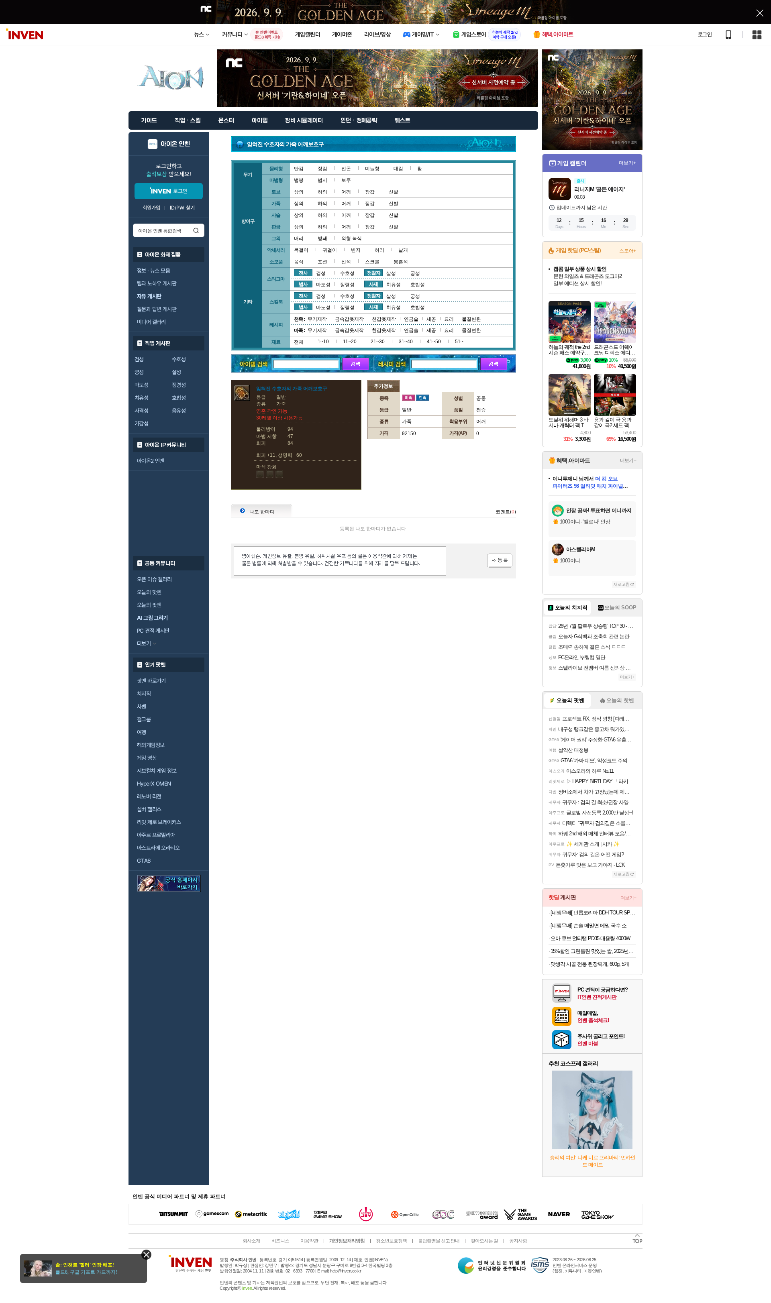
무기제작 (317, 319)
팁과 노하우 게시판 (156, 283)
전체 (299, 342)
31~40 (406, 341)
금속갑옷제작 (349, 319)
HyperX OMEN (154, 783)
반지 (356, 250)
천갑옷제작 (384, 319)
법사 (303, 284)
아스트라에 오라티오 (158, 848)
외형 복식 (351, 238)
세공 (431, 319)
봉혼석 (401, 262)
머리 (299, 238)
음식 (299, 262)
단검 (299, 168)
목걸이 (301, 250)
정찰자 (373, 273)
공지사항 (518, 1241)
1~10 (323, 341)
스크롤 (372, 262)
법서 (322, 180)
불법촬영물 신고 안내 (438, 1241)
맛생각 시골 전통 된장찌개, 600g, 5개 (590, 964)
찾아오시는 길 (484, 1241)
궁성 (139, 372)
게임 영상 (147, 758)
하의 (322, 192)
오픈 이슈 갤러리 (154, 579)
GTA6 (144, 860)
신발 (393, 192)
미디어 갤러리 (151, 322)
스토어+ (627, 251)
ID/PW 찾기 (182, 208)
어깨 (346, 192)
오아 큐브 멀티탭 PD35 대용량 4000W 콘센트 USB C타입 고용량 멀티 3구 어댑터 (593, 938)
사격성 (141, 410)
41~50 (434, 341)
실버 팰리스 (149, 809)
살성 (176, 372)
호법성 (179, 398)
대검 (398, 168)
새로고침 (622, 584)
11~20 (350, 341)
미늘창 (372, 168)
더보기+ (627, 163)
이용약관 (309, 1241)
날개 (403, 250)
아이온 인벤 (175, 144)
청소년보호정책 (391, 1241)
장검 (322, 168)
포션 (322, 262)
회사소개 (251, 1241)
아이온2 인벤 (150, 461)
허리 (379, 250)
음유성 (179, 410)
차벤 (141, 706)
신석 (346, 262)
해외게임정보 (150, 745)
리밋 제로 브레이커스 (159, 822)
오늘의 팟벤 (149, 605)
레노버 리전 (149, 796)
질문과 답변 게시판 (156, 309)
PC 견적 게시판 (153, 630)
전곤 (346, 168)
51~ (459, 341)
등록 (499, 561)
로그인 (705, 34)
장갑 (370, 192)
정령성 (179, 385)
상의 (299, 192)
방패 (322, 238)
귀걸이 (329, 250)
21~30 (378, 341)
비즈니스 (280, 1241)
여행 (141, 732)
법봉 (299, 180)
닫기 (146, 1255)
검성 (139, 359)
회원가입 (151, 208)
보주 (346, 180)
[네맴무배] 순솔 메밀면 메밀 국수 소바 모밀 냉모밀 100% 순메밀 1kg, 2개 (593, 925)
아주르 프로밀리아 (156, 835)
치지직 (144, 693)
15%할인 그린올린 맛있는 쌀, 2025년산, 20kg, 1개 (593, 951)
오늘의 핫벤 (149, 592)
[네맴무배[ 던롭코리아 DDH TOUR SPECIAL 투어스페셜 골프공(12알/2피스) (593, 913)
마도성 (141, 385)
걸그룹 (144, 719)
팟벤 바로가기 (151, 681)
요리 (449, 319)
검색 (196, 230)
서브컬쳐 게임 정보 (156, 771)
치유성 (141, 398)
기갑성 (141, 423)
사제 (373, 284)
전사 (303, 273)
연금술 (411, 319)
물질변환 (471, 319)
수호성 (179, 359)
